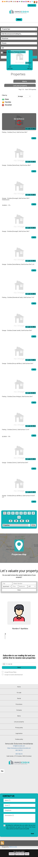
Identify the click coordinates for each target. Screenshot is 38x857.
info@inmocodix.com (19, 746)
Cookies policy (19, 739)
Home (19, 686)
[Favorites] (19, 102)
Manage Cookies (20, 853)
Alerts (24, 81)
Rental (19, 698)
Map (2, 771)
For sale (19, 692)
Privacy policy (19, 727)
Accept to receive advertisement (13, 674)
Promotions (19, 704)
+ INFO (34, 138)
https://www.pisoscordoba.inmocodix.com (19, 748)
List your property (20, 86)
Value (19, 590)
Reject (27, 853)
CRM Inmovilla (13, 847)
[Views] (19, 99)
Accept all (11, 853)
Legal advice (19, 733)
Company (19, 710)
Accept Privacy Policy (10, 672)
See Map (6, 52)
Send (19, 667)
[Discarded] (19, 105)
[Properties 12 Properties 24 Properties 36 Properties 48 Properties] (16, 525)
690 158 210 (19, 750)
